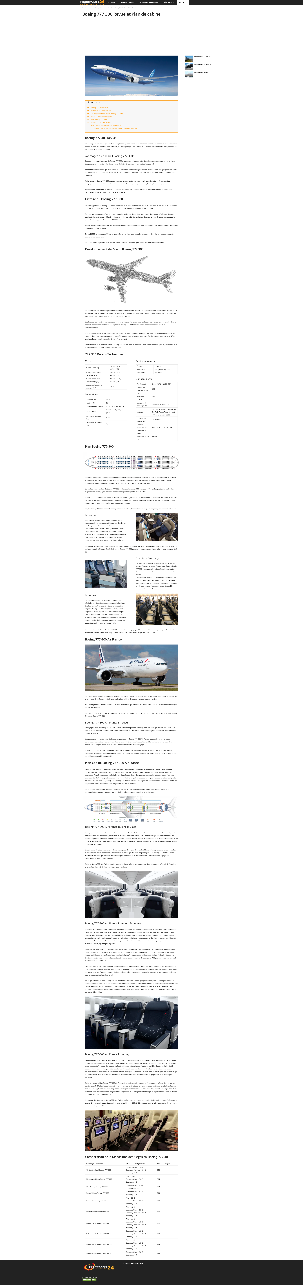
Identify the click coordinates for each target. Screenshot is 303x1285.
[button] (219, 2)
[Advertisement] (151, 36)
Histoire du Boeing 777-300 (101, 111)
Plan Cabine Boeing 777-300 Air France (106, 125)
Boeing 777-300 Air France (101, 122)
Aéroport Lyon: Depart (202, 64)
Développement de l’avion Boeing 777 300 (107, 114)
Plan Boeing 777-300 (99, 119)
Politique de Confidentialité (133, 1263)
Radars (111, 2)
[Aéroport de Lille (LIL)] (189, 59)
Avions (182, 2)
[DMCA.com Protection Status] (100, 1279)
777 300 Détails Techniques (101, 116)
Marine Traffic (127, 2)
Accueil (84, 8)
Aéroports (169, 2)
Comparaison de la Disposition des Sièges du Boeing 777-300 (114, 128)
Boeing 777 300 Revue (99, 108)
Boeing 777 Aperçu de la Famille (103, 8)
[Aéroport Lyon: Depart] (189, 66)
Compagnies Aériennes (148, 2)
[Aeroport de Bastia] (189, 74)
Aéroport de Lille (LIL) (202, 57)
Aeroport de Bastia (201, 72)
